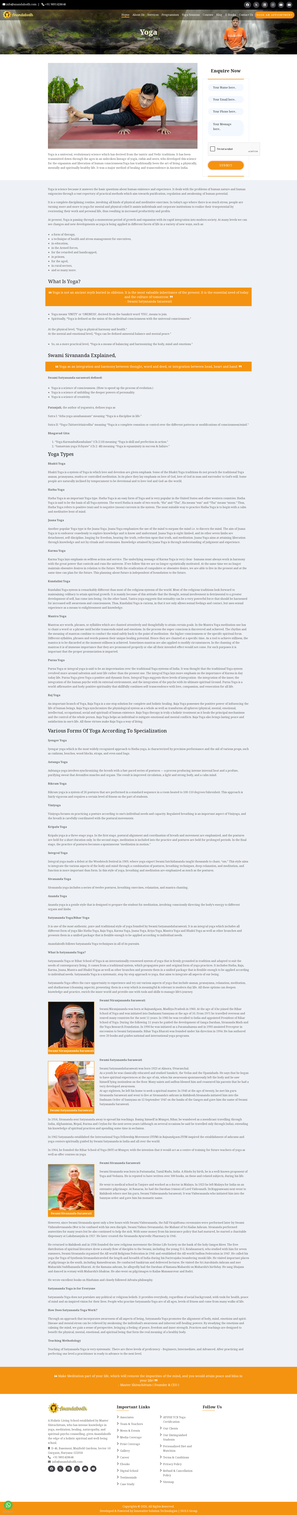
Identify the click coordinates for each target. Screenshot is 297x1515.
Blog (219, 15)
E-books (230, 15)
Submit (225, 165)
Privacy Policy (172, 1464)
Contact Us (246, 15)
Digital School (129, 1471)
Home (125, 15)
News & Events (130, 1431)
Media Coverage (131, 1437)
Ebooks (125, 1464)
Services (152, 15)
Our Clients (170, 1428)
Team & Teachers (131, 1424)
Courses (208, 15)
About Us (138, 15)
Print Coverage (130, 1444)
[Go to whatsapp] (8, 1505)
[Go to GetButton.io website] (8, 1512)
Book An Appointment (275, 14)
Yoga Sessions (191, 15)
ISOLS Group (188, 1511)
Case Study (127, 1484)
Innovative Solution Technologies (156, 1511)
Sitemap (168, 1482)
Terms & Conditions (176, 1457)
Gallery (125, 1451)
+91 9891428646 (55, 4)
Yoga (156, 38)
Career (124, 1457)
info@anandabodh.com (21, 4)
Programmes (170, 15)
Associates (127, 1417)
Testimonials (128, 1477)
